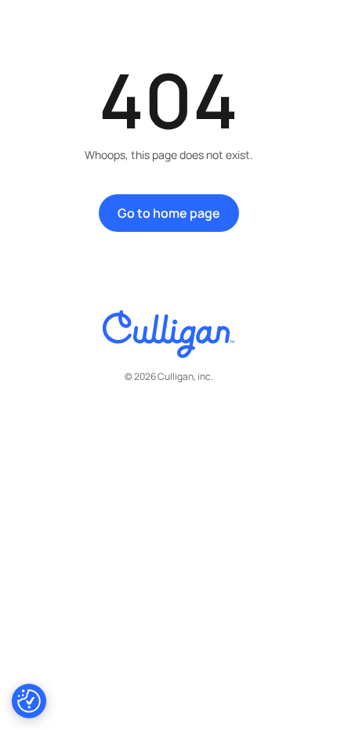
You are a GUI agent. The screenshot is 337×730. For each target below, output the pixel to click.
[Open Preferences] (29, 701)
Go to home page (169, 213)
